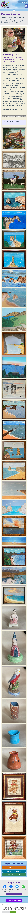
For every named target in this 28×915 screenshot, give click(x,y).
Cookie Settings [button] (5, 912)
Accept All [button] (13, 912)
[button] (26, 6)
